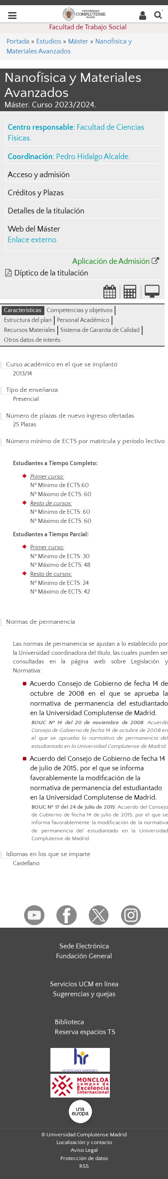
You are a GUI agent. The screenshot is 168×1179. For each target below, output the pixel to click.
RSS (84, 1166)
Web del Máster (34, 229)
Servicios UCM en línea (84, 984)
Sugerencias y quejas (84, 994)
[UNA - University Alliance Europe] (80, 1111)
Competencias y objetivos (79, 310)
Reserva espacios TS (85, 1032)
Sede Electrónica (84, 946)
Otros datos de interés (32, 340)
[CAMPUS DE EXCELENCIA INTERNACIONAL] (80, 1085)
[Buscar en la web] (158, 14)
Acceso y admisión (39, 175)
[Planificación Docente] (109, 294)
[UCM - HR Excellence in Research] (80, 1059)
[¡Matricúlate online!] (152, 294)
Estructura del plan (28, 320)
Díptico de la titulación (51, 273)
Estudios (48, 41)
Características (22, 310)
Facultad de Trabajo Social (88, 27)
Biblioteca (69, 1022)
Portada (17, 41)
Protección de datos (84, 1158)
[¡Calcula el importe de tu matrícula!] (130, 294)
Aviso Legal (84, 1150)
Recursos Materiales (29, 330)
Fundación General (84, 956)
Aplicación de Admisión (111, 261)
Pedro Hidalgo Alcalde (92, 157)
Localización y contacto (84, 1142)
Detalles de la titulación (46, 211)
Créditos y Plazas (36, 193)
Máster (78, 41)
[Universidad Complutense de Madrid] (84, 13)
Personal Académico (83, 320)
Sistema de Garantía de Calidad (100, 330)
